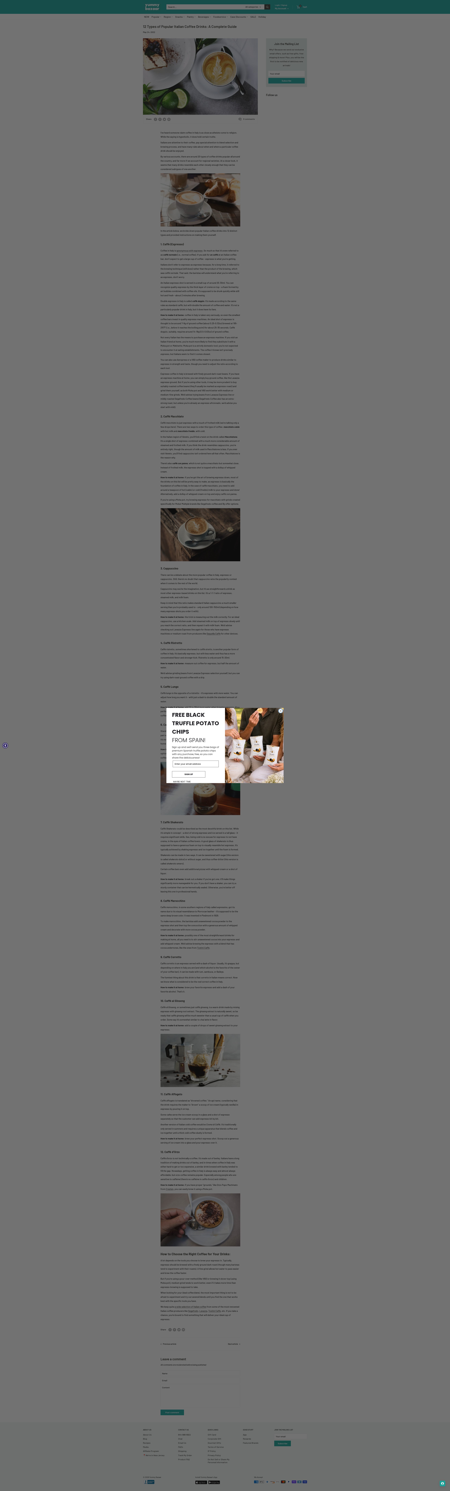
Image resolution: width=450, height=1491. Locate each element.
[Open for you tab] (442, 1483)
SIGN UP (188, 774)
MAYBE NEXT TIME (182, 781)
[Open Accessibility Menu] (5, 745)
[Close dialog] (281, 711)
